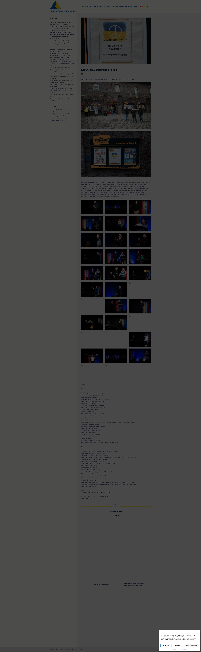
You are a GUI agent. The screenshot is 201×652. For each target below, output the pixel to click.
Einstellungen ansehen (191, 645)
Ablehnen (178, 645)
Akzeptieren (166, 645)
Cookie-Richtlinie (176, 649)
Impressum (184, 649)
